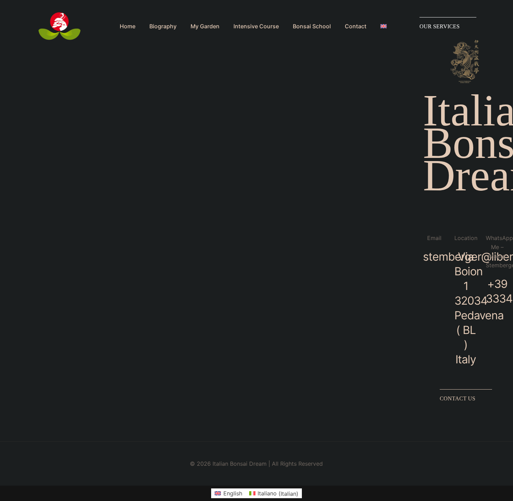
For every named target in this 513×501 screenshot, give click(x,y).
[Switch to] (387, 26)
